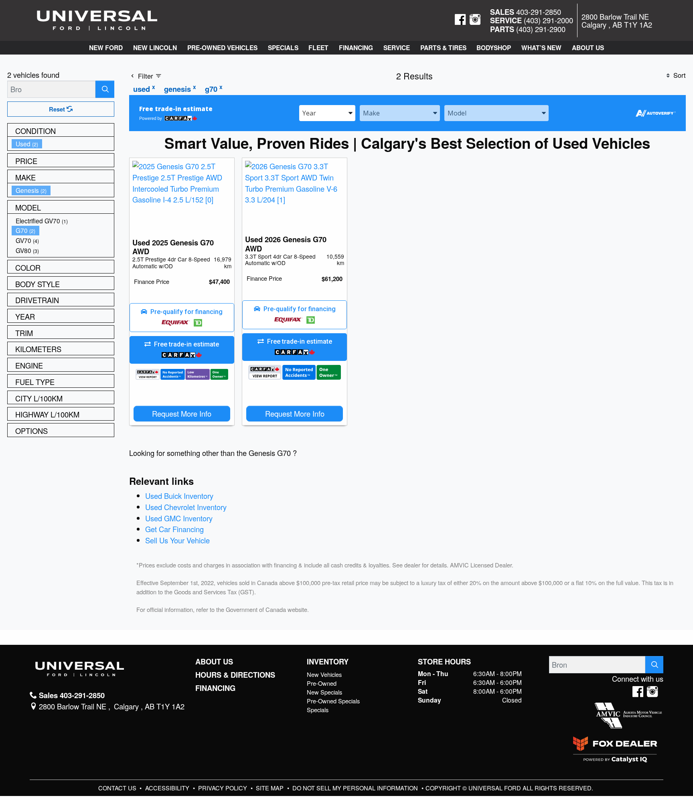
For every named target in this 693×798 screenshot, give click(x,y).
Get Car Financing (174, 529)
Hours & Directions (235, 675)
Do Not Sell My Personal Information (355, 788)
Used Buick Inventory (179, 495)
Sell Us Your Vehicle (177, 540)
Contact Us (118, 788)
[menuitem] (63, 144)
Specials (317, 709)
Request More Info (181, 413)
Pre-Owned (321, 683)
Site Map (270, 788)
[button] (106, 48)
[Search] (104, 89)
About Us (214, 662)
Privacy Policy (223, 788)
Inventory (328, 662)
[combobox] (327, 112)
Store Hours (444, 662)
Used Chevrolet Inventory (186, 507)
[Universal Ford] (97, 19)
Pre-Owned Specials (333, 701)
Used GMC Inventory (179, 518)
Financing (215, 688)
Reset (58, 109)
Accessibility (168, 788)
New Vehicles (324, 674)
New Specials (324, 692)
